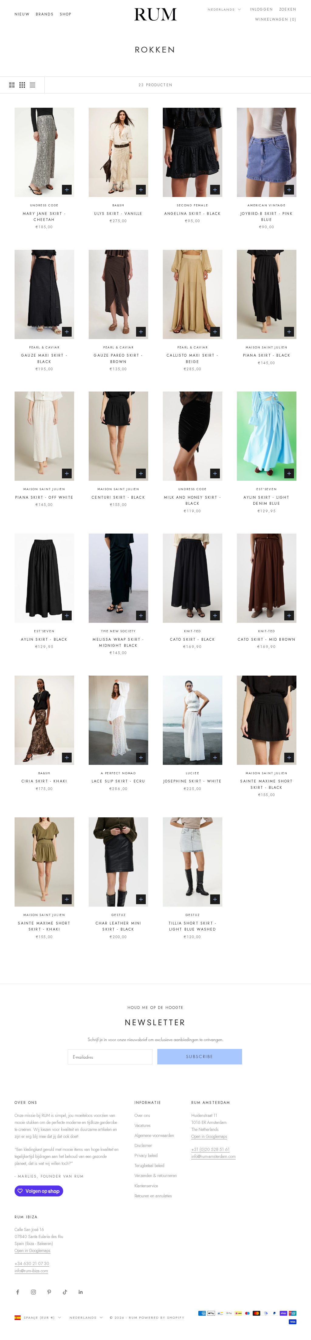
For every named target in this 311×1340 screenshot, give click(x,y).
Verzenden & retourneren (156, 1175)
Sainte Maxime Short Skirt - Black (266, 784)
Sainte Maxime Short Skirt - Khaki (44, 926)
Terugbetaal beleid (149, 1165)
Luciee (193, 773)
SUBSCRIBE (200, 1056)
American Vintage (267, 205)
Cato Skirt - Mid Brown (267, 639)
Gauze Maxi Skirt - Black (44, 358)
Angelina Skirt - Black (192, 213)
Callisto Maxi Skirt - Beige (192, 358)
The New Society (118, 631)
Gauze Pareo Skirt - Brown (118, 358)
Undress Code (44, 205)
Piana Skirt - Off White (44, 497)
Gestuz (118, 915)
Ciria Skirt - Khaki (44, 781)
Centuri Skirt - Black (118, 497)
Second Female (192, 205)
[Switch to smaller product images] (22, 85)
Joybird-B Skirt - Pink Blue (267, 216)
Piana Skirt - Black (266, 355)
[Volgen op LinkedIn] (81, 1292)
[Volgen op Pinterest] (49, 1292)
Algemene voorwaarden (154, 1135)
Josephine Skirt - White (192, 781)
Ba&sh (118, 205)
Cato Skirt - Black (192, 639)
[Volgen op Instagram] (33, 1292)
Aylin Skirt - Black (44, 639)
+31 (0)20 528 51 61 (210, 1149)
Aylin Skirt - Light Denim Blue (266, 500)
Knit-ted (192, 631)
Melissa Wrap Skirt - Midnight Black (118, 642)
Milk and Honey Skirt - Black (192, 500)
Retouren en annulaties (153, 1196)
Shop (66, 14)
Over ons (142, 1115)
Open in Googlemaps (209, 1136)
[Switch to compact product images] (32, 85)
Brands (45, 14)
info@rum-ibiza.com (31, 1271)
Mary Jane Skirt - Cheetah (44, 216)
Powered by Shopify (162, 1317)
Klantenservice (146, 1186)
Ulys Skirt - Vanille (118, 213)
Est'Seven (266, 489)
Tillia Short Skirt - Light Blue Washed (193, 926)
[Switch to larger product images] (12, 85)
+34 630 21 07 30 (32, 1263)
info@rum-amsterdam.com (213, 1156)
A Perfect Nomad (118, 773)
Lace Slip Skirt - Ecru (118, 781)
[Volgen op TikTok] (65, 1292)
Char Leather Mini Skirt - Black (119, 926)
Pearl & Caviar (44, 347)
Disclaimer (143, 1145)
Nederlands (221, 9)
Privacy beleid (146, 1155)
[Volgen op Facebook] (18, 1292)
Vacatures (143, 1125)
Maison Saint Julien (267, 347)
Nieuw (22, 14)
